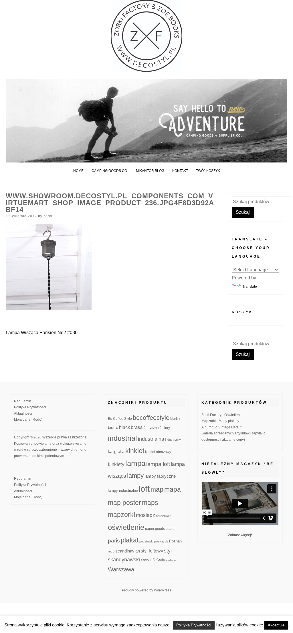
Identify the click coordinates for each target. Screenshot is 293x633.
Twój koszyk (208, 171)
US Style (157, 560)
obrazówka (163, 516)
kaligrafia (116, 451)
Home (78, 171)
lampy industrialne (123, 491)
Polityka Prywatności (30, 407)
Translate (249, 287)
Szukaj (243, 212)
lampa (135, 463)
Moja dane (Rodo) (28, 420)
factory (165, 428)
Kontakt (180, 171)
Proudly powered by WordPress (146, 590)
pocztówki (146, 541)
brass (137, 427)
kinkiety (116, 464)
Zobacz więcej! (240, 535)
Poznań (175, 541)
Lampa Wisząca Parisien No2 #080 (42, 332)
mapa (172, 489)
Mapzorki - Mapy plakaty (220, 421)
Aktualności (23, 413)
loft (144, 488)
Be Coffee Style (120, 418)
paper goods (155, 528)
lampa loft (158, 464)
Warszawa (121, 569)
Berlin (175, 419)
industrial (122, 438)
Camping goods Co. (110, 171)
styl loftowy (152, 550)
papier (171, 528)
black (124, 427)
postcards (161, 541)
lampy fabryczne (160, 476)
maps (150, 502)
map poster (124, 502)
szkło (145, 560)
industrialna (151, 439)
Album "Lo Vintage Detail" (221, 427)
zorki (47, 216)
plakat (129, 540)
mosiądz (145, 515)
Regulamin (22, 401)
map (157, 489)
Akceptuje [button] (276, 625)
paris (114, 541)
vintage (171, 560)
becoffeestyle (151, 417)
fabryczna (151, 428)
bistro (113, 427)
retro (111, 551)
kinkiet (134, 450)
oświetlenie (126, 527)
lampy (135, 475)
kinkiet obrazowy (158, 452)
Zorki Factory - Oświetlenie (222, 415)
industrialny (173, 439)
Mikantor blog (150, 171)
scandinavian (127, 550)
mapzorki (121, 514)
